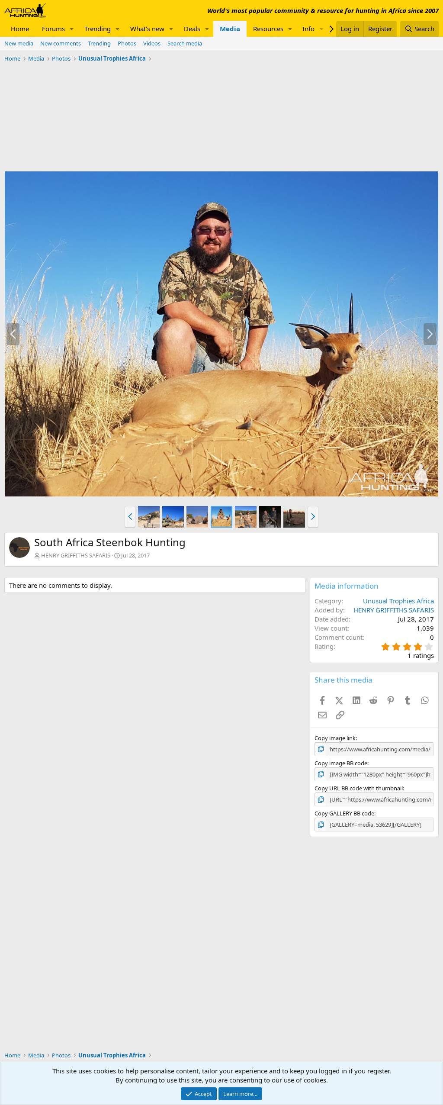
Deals (192, 28)
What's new (147, 28)
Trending (97, 28)
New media (18, 43)
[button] (72, 29)
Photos (127, 43)
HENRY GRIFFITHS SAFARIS (75, 555)
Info (308, 28)
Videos (152, 43)
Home (20, 28)
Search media (184, 43)
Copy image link (335, 738)
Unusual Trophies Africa (398, 600)
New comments (60, 43)
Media (230, 28)
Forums (53, 28)
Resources (268, 28)
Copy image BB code (341, 763)
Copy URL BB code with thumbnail (359, 788)
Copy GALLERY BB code (344, 813)
